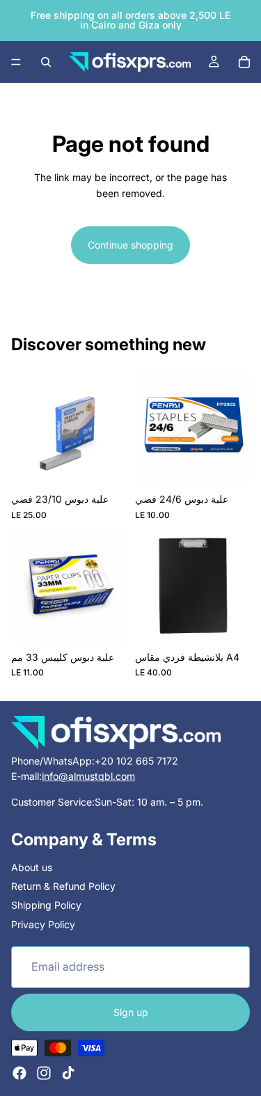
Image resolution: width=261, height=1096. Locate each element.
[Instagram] (43, 1073)
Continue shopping (130, 245)
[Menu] (16, 62)
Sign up (130, 1012)
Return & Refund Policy (63, 886)
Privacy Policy (43, 924)
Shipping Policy (46, 905)
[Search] (46, 62)
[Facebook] (19, 1073)
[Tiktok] (68, 1073)
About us (31, 867)
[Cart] (244, 62)
